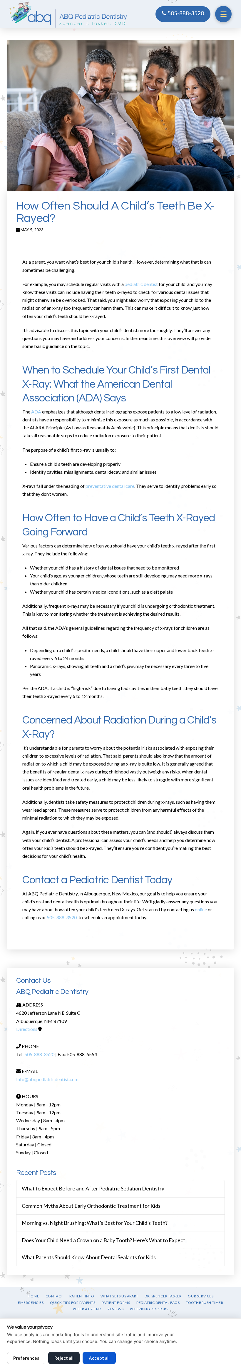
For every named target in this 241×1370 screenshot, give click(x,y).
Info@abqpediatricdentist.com (47, 1079)
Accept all (99, 1358)
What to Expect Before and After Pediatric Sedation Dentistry (93, 1188)
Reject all (63, 1358)
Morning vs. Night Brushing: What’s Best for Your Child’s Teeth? (95, 1223)
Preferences (26, 1358)
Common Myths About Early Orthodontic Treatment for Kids (91, 1206)
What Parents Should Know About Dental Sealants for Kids (89, 1257)
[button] (223, 14)
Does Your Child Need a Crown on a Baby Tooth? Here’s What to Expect (103, 1240)
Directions (26, 1029)
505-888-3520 (185, 13)
